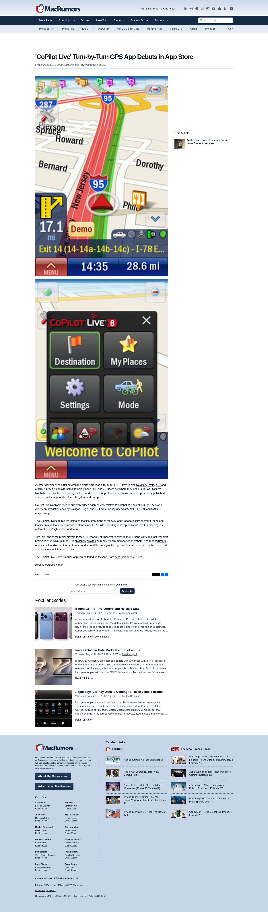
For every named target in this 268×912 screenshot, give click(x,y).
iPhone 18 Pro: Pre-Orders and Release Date (107, 608)
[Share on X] (156, 574)
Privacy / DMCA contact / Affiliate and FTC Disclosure (58, 885)
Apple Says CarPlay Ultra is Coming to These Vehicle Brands (119, 692)
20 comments (102, 636)
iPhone (58, 564)
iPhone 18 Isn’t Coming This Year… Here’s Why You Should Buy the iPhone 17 (145, 800)
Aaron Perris (71, 864)
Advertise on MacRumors (54, 786)
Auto (91, 896)
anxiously (80, 540)
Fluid (75, 896)
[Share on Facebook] (164, 574)
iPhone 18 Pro (46, 28)
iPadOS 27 (103, 28)
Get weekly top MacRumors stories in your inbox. (101, 584)
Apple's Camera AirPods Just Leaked (143, 760)
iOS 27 (86, 28)
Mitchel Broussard (44, 827)
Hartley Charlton (43, 839)
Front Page (45, 20)
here (117, 556)
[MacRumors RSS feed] (225, 9)
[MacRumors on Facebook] (197, 9)
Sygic (150, 484)
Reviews (119, 20)
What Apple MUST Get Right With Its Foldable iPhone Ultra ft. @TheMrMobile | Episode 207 (211, 759)
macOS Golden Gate (128, 28)
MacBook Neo (154, 28)
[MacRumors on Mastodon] (208, 9)
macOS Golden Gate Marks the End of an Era (107, 650)
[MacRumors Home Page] (58, 9)
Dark (102, 896)
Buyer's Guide (139, 20)
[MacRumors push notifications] (219, 9)
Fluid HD (82, 896)
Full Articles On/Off (62, 896)
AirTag (193, 28)
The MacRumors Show (195, 748)
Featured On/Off (43, 896)
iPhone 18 (210, 28)
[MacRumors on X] (202, 9)
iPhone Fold (68, 28)
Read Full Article (84, 636)
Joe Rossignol (129, 613)
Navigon (141, 484)
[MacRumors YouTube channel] (213, 9)
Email (37, 808)
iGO (158, 484)
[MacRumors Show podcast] (185, 9)
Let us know (168, 8)
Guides (85, 20)
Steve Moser (41, 864)
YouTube (117, 748)
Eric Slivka (70, 802)
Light (97, 896)
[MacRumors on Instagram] (191, 9)
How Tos (101, 20)
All (230, 28)
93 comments (42, 574)
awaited (91, 540)
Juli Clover (40, 815)
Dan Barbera (41, 852)
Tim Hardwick (71, 827)
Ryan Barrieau (71, 852)
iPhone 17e (176, 28)
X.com (44, 808)
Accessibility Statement (45, 890)
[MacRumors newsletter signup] (231, 9)
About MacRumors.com (53, 776)
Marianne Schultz (95, 64)
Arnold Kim (40, 802)
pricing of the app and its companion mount (125, 545)
